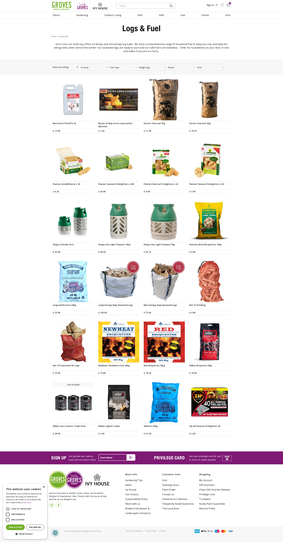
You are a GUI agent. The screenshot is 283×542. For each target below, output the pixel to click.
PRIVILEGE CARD (169, 457)
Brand (171, 67)
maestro (217, 531)
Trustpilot (205, 499)
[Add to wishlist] (222, 5)
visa (230, 531)
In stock (84, 67)
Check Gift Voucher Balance (214, 489)
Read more (26, 502)
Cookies (162, 531)
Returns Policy (207, 508)
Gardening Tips (134, 480)
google (210, 531)
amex (197, 531)
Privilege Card (207, 494)
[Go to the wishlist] (222, 5)
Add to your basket (119, 117)
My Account (205, 480)
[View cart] (228, 4)
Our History (132, 494)
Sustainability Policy (136, 499)
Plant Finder (169, 489)
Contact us (168, 494)
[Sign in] (216, 6)
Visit (164, 480)
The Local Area (170, 508)
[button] (25, 534)
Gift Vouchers (206, 485)
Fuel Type (114, 67)
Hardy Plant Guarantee (212, 503)
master (224, 531)
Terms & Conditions (134, 531)
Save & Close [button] (15, 527)
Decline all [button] (35, 527)
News (128, 485)
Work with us (132, 503)
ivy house (100, 6)
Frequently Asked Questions (178, 503)
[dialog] (25, 511)
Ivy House (130, 489)
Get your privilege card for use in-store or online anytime (205, 458)
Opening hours (170, 485)
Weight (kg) (144, 67)
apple (204, 531)
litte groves (82, 6)
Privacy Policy (151, 531)
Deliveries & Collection (174, 499)
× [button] (44, 487)
